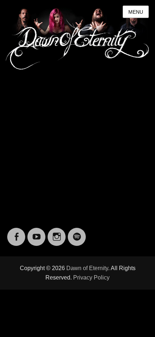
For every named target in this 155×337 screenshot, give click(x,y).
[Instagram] (57, 232)
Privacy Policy (91, 277)
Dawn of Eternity (87, 268)
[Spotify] (77, 232)
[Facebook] (16, 232)
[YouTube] (36, 232)
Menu (135, 12)
